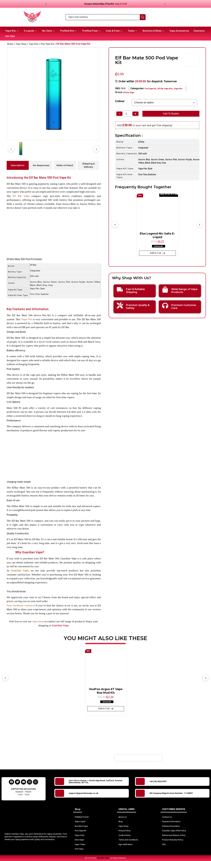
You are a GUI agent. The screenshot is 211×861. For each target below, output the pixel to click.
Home (10, 44)
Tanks (131, 30)
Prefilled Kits (67, 30)
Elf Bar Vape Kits (165, 89)
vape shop (38, 621)
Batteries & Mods (152, 30)
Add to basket (171, 113)
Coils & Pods (113, 30)
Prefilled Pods (90, 30)
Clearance (199, 30)
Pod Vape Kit (47, 44)
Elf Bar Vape (21, 196)
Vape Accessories (179, 30)
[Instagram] (29, 782)
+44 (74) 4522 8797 (158, 781)
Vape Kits (10, 30)
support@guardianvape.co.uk (83, 793)
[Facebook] (11, 782)
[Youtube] (23, 782)
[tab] (18, 165)
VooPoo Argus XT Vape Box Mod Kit (105, 690)
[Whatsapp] (35, 782)
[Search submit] (142, 17)
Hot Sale (10, 36)
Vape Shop (21, 44)
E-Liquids (29, 30)
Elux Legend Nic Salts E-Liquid (157, 235)
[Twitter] (17, 782)
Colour (120, 101)
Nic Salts (47, 30)
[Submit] (179, 758)
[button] (11, 149)
